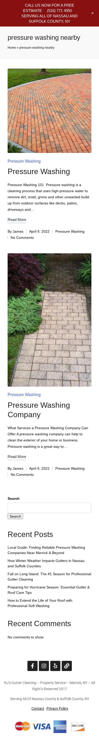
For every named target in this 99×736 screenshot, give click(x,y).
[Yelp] (55, 666)
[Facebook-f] (32, 666)
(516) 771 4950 (59, 10)
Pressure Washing (24, 161)
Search (14, 498)
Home (12, 47)
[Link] (67, 666)
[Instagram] (44, 666)
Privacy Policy (57, 708)
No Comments (22, 237)
